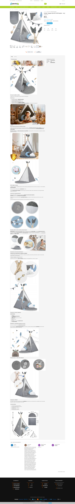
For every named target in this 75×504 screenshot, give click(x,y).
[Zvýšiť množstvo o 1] (46, 22)
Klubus (40, 501)
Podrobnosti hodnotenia (53, 11)
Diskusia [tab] (15, 56)
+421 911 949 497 (60, 485)
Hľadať (45, 4)
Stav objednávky (16, 485)
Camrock (30, 499)
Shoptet (36, 501)
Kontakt (31, 0)
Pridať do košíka (50, 23)
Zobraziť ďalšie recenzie (61, 471)
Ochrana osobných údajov (41, 497)
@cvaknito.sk (45, 485)
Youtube (45, 487)
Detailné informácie (46, 25)
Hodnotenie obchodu (36, 0)
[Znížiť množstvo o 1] (46, 23)
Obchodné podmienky (33, 497)
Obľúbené (42, 0)
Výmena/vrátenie (17, 487)
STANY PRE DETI (52, 60)
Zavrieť (50, 27)
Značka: (46, 14)
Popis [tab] (12, 56)
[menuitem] (12, 7)
